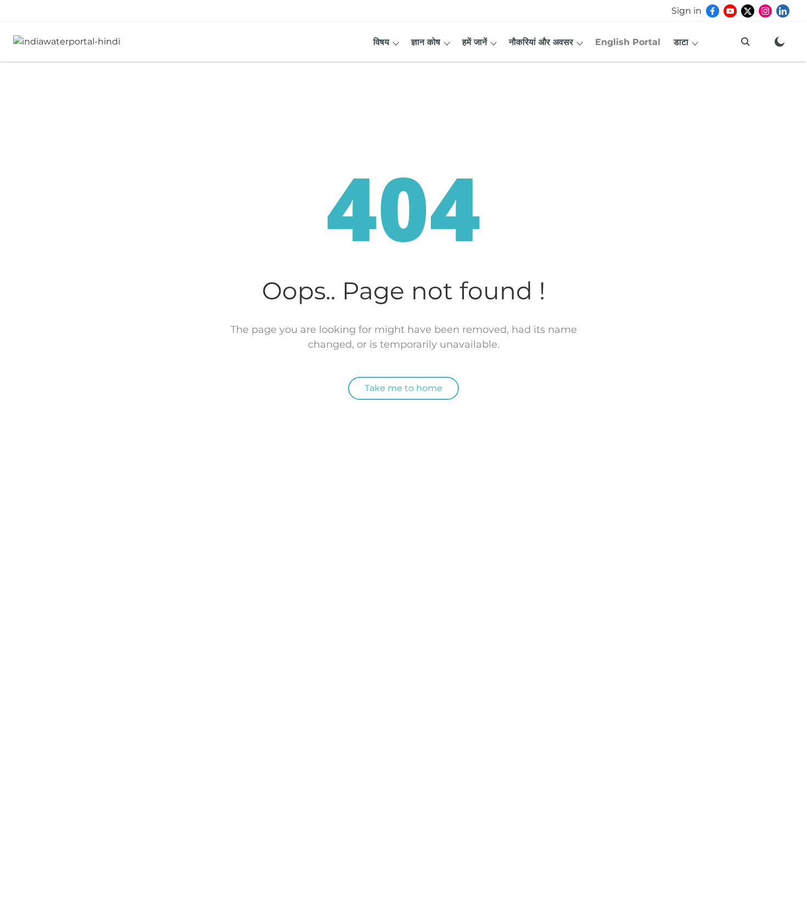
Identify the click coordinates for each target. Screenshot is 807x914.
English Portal (627, 42)
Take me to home (403, 388)
